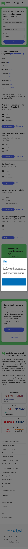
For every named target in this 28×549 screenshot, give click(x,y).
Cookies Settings (14, 287)
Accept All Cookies (14, 283)
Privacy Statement (6, 275)
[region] (14, 274)
